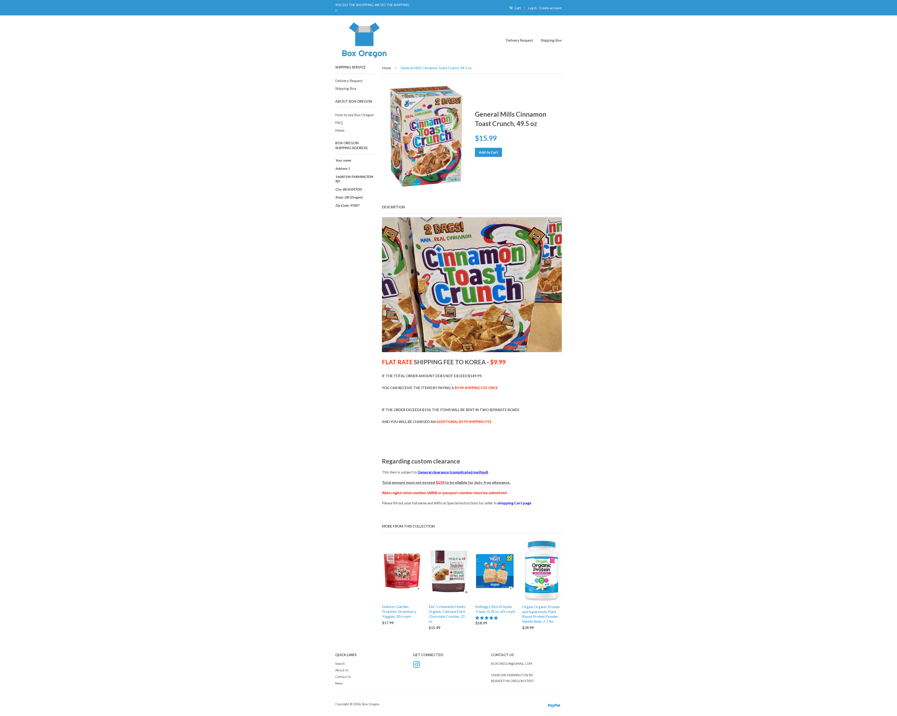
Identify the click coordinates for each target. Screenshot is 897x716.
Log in (532, 8)
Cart (517, 8)
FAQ (339, 122)
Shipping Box (551, 40)
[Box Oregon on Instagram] (416, 664)
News (340, 130)
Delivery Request (519, 40)
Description (393, 207)
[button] (486, 617)
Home (386, 68)
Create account (550, 8)
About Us (342, 670)
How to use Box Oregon (354, 114)
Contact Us (343, 677)
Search (340, 663)
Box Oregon (370, 704)
